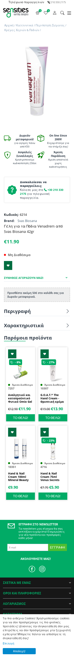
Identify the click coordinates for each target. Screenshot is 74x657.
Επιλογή (8, 643)
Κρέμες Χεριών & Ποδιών (21, 30)
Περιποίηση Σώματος (50, 25)
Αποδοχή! (19, 651)
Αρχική (9, 25)
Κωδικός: (11, 214)
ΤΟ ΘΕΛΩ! (20, 418)
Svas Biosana (27, 221)
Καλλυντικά (24, 25)
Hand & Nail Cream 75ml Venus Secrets (49, 477)
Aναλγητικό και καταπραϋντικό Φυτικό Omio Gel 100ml (20, 398)
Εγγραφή (57, 547)
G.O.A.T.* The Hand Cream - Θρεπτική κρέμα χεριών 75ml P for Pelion (52, 398)
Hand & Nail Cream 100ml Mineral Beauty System (18, 477)
